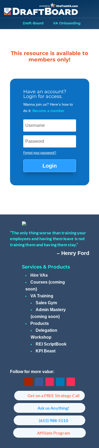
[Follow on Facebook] (39, 382)
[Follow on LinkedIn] (60, 382)
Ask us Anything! (53, 407)
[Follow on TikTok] (71, 382)
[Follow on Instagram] (49, 382)
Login (50, 166)
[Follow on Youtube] (28, 382)
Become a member (48, 111)
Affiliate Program (53, 432)
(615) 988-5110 (53, 420)
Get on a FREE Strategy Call (53, 395)
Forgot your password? (39, 153)
